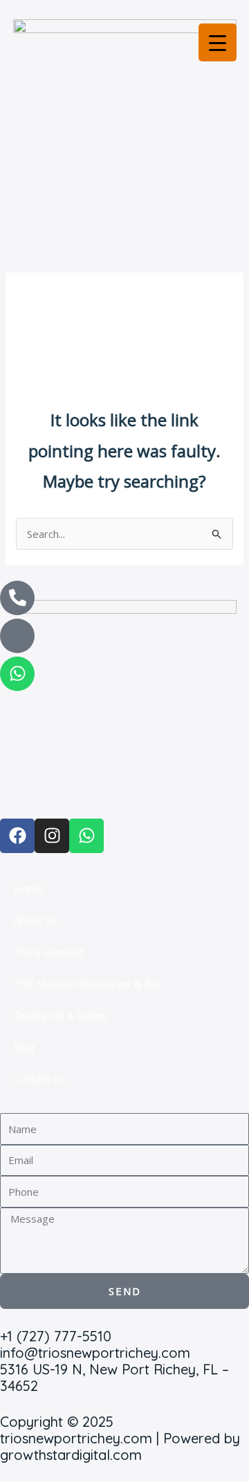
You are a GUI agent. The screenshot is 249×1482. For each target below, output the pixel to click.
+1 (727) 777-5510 (55, 1336)
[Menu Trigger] (218, 42)
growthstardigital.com (71, 1454)
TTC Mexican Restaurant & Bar (87, 983)
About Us (36, 920)
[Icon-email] (17, 636)
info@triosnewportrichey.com (95, 1352)
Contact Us (40, 1078)
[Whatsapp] (17, 674)
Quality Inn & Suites (60, 1015)
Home (29, 888)
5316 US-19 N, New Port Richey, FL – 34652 (114, 1377)
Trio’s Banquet (49, 952)
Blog (24, 1047)
